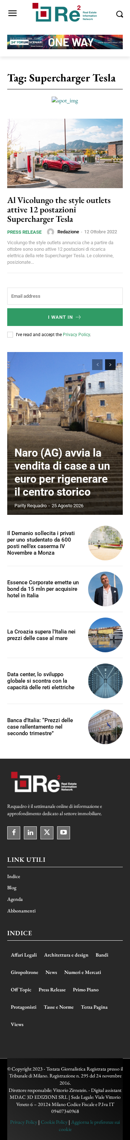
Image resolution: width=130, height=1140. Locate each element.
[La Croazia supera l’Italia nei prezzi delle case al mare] (105, 635)
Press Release (24, 232)
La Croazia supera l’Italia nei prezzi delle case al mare (41, 634)
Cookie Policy (54, 1122)
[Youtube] (63, 832)
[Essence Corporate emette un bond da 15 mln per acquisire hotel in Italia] (105, 589)
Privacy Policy (76, 334)
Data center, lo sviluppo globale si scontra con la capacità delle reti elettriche (40, 681)
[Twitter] (46, 832)
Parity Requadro (30, 505)
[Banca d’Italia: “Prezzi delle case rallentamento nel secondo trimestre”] (105, 726)
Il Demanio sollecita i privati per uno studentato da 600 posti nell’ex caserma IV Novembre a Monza (41, 543)
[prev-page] (97, 364)
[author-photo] (51, 232)
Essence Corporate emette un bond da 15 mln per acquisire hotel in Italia (43, 589)
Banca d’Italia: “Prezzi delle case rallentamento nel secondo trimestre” (40, 727)
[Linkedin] (30, 832)
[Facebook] (13, 832)
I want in (60, 317)
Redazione (68, 231)
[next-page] (110, 364)
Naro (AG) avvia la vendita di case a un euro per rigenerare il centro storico (62, 472)
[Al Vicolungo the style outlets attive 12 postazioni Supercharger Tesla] (65, 153)
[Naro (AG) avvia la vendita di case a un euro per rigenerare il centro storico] (65, 433)
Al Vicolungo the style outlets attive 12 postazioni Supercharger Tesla (58, 209)
